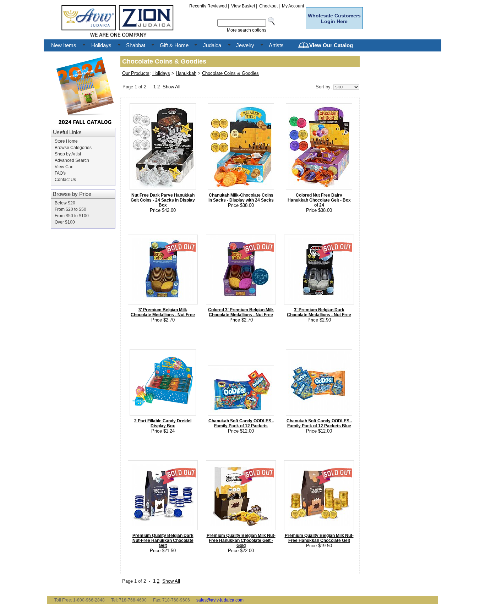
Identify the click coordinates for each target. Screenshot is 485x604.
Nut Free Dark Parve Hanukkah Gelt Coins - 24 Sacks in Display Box (163, 200)
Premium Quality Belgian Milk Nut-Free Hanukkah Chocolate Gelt (319, 538)
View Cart (64, 166)
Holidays (101, 45)
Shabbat (135, 45)
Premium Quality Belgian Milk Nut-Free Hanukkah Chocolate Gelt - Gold (241, 540)
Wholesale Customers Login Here (334, 18)
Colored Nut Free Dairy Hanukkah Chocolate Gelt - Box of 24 (319, 200)
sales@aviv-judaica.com (220, 600)
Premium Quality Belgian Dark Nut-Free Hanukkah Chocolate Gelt (163, 540)
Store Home (66, 141)
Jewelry (245, 45)
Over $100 (65, 222)
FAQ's (60, 173)
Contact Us (65, 179)
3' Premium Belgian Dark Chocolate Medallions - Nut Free (319, 312)
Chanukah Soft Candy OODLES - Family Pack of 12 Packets (241, 423)
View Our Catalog (331, 45)
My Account (293, 6)
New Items (63, 45)
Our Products (135, 73)
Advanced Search (72, 160)
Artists (276, 45)
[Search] (271, 23)
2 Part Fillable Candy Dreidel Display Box (162, 423)
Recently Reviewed (208, 6)
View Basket (243, 6)
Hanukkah (186, 73)
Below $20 (65, 203)
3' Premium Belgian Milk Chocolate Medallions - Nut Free (163, 312)
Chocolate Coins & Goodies (230, 73)
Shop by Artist (68, 154)
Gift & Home (174, 45)
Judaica (212, 45)
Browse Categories (73, 147)
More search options (246, 30)
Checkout (268, 6)
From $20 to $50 (70, 209)
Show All (171, 86)
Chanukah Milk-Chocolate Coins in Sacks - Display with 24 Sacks (241, 198)
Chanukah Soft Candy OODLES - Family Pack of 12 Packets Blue (319, 423)
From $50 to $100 (72, 215)
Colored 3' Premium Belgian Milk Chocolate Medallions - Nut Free (241, 312)
